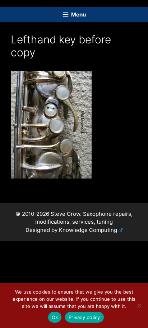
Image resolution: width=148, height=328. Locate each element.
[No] (139, 305)
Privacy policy (84, 317)
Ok (55, 317)
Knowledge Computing (88, 230)
